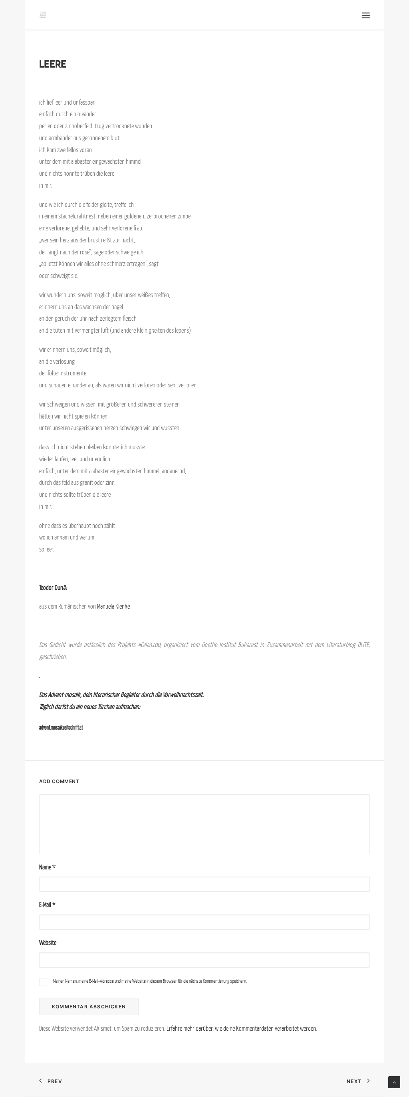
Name (47, 867)
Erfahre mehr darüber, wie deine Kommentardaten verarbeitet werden (241, 1028)
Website (47, 942)
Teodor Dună (53, 587)
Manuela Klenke (113, 606)
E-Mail (47, 905)
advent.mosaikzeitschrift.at (61, 727)
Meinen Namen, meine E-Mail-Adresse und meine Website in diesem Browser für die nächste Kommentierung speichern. (150, 981)
